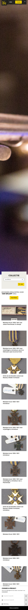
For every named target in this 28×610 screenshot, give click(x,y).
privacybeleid (5, 591)
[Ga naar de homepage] (4, 3)
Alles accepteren (14, 608)
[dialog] (14, 598)
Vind (21, 284)
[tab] (26, 596)
